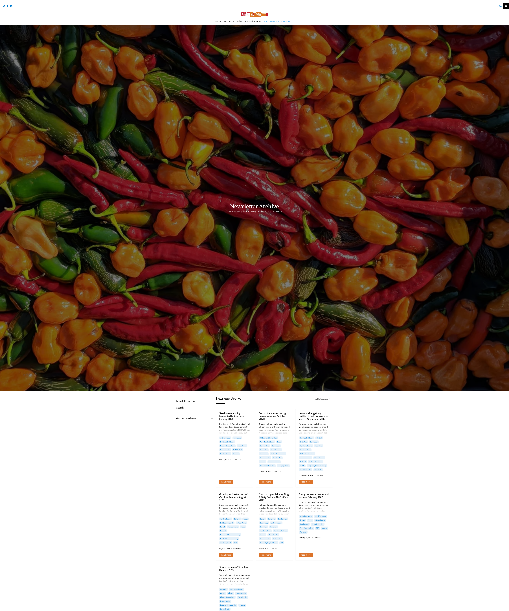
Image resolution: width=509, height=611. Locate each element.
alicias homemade (306, 516)
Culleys (302, 520)
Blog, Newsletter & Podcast (277, 21)
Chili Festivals (282, 519)
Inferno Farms (241, 523)
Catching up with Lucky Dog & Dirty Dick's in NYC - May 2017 (274, 497)
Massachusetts (225, 450)
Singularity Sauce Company (317, 466)
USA (235, 543)
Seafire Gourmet (274, 462)
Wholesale (318, 470)
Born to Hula (264, 446)
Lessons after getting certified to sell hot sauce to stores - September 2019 (313, 416)
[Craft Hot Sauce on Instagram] (12, 6)
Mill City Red (237, 450)
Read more (226, 482)
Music (243, 527)
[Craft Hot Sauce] (254, 14)
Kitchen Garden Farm (227, 446)
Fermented (237, 438)
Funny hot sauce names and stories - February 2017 (314, 496)
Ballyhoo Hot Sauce (306, 438)
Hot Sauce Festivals (226, 523)
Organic (242, 605)
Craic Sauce (276, 446)
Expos (246, 519)
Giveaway (273, 527)
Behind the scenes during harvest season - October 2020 (272, 416)
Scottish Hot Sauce (315, 462)
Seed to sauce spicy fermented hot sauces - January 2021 (231, 416)
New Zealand (304, 524)
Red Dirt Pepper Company (229, 539)
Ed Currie (237, 519)
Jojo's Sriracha (241, 593)
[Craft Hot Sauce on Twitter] (4, 6)
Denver (222, 593)
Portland (303, 462)
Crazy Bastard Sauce (236, 589)
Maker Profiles (273, 535)
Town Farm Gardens (306, 528)
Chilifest (319, 438)
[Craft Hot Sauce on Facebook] (8, 6)
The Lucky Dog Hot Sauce (268, 543)
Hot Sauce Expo (305, 450)
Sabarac (262, 462)
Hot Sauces (220, 21)
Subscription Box (305, 470)
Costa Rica (303, 442)
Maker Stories (235, 21)
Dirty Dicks (263, 527)
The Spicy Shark (283, 466)
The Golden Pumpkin (267, 466)
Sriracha (235, 454)
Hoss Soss (318, 446)
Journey (262, 535)
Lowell (222, 527)
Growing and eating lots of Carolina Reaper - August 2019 (233, 497)
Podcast (223, 531)
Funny (310, 520)
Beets (279, 442)
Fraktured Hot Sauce (227, 442)
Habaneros (263, 454)
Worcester (303, 532)
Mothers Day (277, 539)
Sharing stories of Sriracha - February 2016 (233, 569)
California (271, 519)
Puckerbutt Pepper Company (230, 535)
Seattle (302, 466)
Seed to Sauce (225, 454)
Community (264, 523)
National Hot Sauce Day (228, 605)
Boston (262, 519)
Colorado (223, 589)
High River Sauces (306, 446)
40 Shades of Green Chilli (268, 438)
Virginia (324, 528)
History (230, 593)
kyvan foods (242, 446)
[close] (506, 1)
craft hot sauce (225, 438)
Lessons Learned (305, 458)
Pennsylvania (224, 609)
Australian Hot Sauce (267, 442)
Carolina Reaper (225, 519)
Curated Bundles (253, 21)
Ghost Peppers (276, 450)
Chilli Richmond (320, 516)
